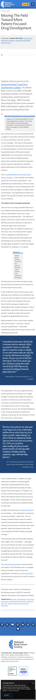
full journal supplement (13, 564)
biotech (14, 599)
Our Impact (28, 38)
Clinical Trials (6, 43)
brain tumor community (21, 604)
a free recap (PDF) (26, 573)
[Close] (33, 683)
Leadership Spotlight (22, 40)
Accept (7, 695)
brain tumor (4, 601)
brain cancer (30, 599)
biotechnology (21, 599)
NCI (5, 604)
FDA (2, 604)
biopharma (29, 601)
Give (25, 4)
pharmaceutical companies (17, 601)
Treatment (4, 606)
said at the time (26, 510)
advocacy (10, 604)
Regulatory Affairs (7, 40)
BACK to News (6, 11)
